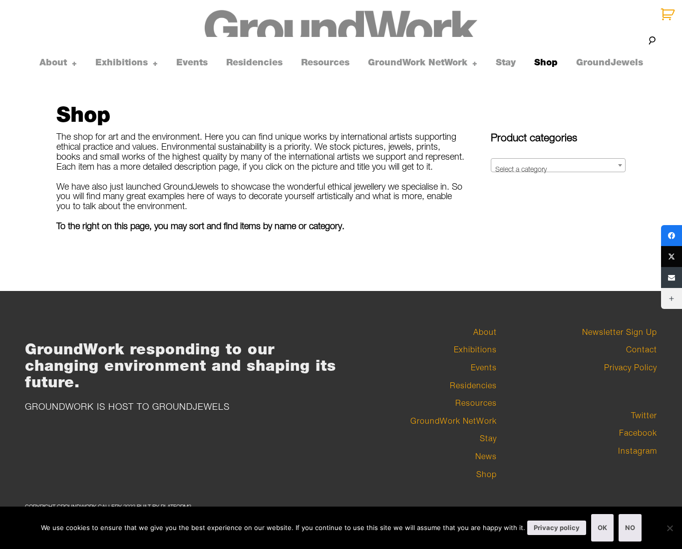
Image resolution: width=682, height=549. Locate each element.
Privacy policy (557, 528)
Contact (641, 349)
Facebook (638, 432)
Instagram (637, 450)
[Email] (671, 277)
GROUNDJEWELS (191, 406)
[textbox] (558, 169)
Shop (546, 62)
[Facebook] (671, 235)
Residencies (254, 62)
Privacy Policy (630, 367)
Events (192, 62)
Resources (325, 62)
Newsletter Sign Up (619, 331)
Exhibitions (121, 62)
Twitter (644, 415)
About (53, 62)
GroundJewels (609, 62)
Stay (506, 62)
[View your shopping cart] (669, 14)
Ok (602, 528)
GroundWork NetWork (417, 62)
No (630, 528)
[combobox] (558, 165)
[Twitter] (671, 256)
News (486, 456)
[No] (670, 528)
